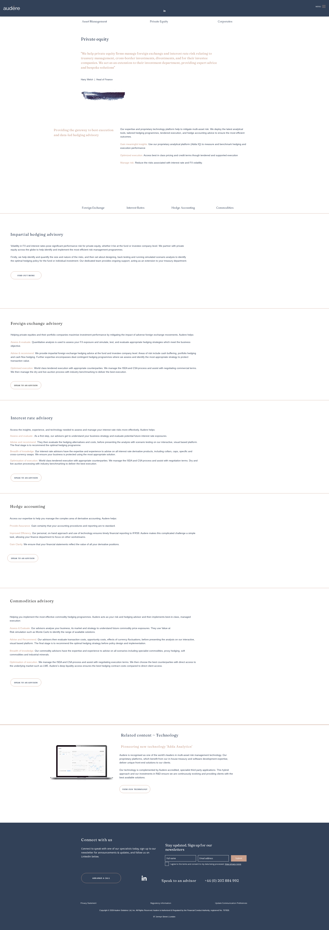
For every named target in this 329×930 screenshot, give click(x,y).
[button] (318, 6)
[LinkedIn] (164, 10)
